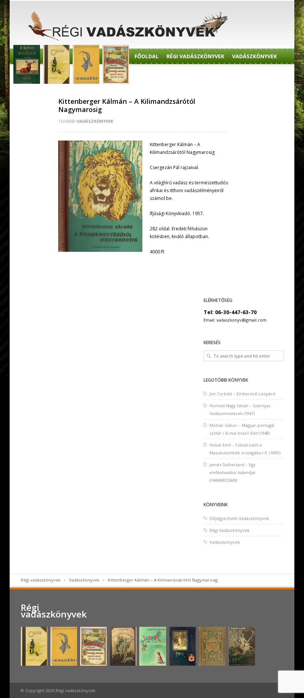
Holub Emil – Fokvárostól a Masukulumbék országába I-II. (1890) (244, 448)
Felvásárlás (36, 94)
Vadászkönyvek (254, 56)
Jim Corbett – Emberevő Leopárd (242, 393)
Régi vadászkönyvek (40, 580)
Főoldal (147, 56)
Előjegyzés (183, 75)
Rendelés (148, 75)
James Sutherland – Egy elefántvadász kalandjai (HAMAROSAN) (232, 472)
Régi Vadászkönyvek (195, 56)
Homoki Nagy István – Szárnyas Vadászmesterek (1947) (239, 409)
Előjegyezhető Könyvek (241, 75)
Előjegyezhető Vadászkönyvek (239, 518)
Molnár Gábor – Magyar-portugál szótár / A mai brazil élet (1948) (241, 429)
